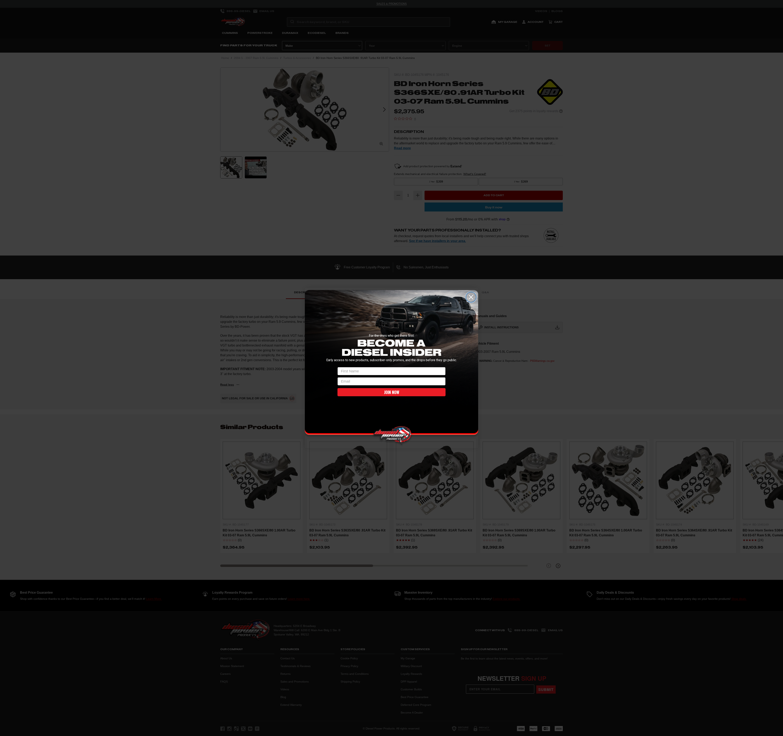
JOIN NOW (391, 392)
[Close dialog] (471, 297)
